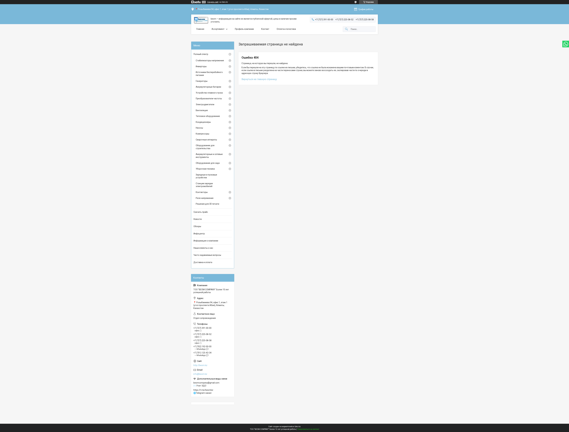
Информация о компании (206, 241)
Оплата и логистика (286, 29)
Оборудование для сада (208, 163)
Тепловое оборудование (208, 116)
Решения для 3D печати (207, 204)
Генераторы (201, 81)
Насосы (199, 128)
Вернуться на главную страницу (259, 79)
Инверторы (201, 66)
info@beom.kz (200, 374)
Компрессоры (202, 134)
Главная (200, 29)
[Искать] (346, 29)
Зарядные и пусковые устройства (206, 176)
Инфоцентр (199, 233)
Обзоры (197, 226)
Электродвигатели (205, 104)
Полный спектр (201, 54)
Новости (198, 219)
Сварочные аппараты (206, 139)
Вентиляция (202, 110)
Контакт (265, 29)
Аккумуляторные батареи (208, 87)
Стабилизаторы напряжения (210, 60)
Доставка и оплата (203, 262)
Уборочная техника (205, 169)
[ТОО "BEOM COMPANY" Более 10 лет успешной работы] (200, 20)
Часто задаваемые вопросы (207, 255)
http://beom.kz (200, 365)
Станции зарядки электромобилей (204, 185)
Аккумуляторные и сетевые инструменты (209, 155)
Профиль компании (244, 29)
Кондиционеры (203, 122)
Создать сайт (213, 2)
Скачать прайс (201, 212)
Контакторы (202, 192)
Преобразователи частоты (209, 98)
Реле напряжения (204, 198)
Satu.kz (298, 426)
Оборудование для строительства (205, 147)
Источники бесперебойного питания (209, 73)
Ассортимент (218, 29)
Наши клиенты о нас (203, 248)
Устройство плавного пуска (209, 93)
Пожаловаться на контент (308, 429)
